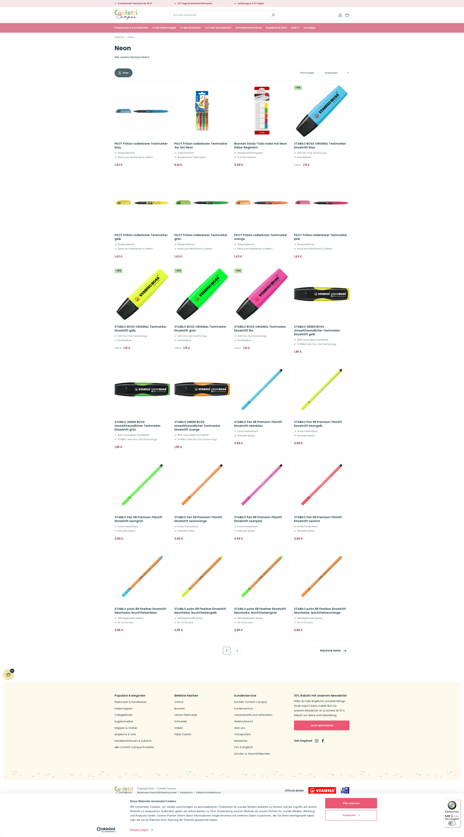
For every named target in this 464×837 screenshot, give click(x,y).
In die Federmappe (164, 27)
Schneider (180, 721)
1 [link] (226, 650)
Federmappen (123, 708)
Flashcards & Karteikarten (131, 27)
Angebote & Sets (276, 27)
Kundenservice (243, 708)
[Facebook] (322, 741)
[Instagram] (316, 741)
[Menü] (458, 801)
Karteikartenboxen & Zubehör (133, 741)
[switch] (452, 823)
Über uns (239, 728)
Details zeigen (139, 829)
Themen (119, 37)
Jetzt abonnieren (321, 725)
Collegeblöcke (123, 715)
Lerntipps (309, 27)
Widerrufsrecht (243, 721)
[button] (166, 165)
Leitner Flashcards (185, 715)
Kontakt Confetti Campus (250, 702)
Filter (126, 73)
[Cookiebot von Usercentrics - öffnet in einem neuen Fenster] (106, 830)
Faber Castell (182, 734)
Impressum (186, 792)
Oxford (178, 702)
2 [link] (237, 650)
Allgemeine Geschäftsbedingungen (157, 792)
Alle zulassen (351, 803)
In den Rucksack (190, 27)
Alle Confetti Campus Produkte (134, 747)
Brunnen (179, 708)
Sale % (295, 27)
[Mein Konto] (340, 15)
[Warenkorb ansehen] (347, 15)
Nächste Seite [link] (330, 650)
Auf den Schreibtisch (218, 27)
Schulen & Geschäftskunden (252, 754)
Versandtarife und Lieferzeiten (253, 715)
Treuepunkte (242, 734)
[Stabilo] (322, 790)
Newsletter (241, 741)
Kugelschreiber (124, 721)
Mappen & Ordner (126, 728)
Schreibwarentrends (249, 27)
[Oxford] (344, 790)
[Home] (126, 15)
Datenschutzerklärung (208, 792)
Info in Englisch (243, 747)
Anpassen (349, 814)
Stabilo (178, 728)
